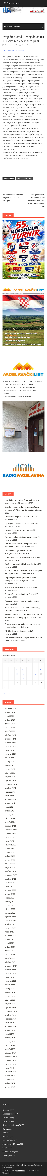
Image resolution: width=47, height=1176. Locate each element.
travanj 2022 (10, 905)
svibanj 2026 (10, 720)
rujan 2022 (9, 886)
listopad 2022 (10, 882)
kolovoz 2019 (10, 1026)
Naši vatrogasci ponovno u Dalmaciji (20, 601)
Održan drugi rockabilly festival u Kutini (22, 564)
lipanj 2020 (9, 988)
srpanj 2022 (10, 894)
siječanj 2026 (10, 735)
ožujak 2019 (10, 1045)
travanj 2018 (10, 1087)
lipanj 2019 (9, 1034)
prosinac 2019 (11, 1011)
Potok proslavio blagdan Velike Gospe (21, 587)
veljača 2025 (10, 776)
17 (6, 678)
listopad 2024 (10, 792)
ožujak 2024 (10, 818)
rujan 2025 (9, 750)
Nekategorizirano (24, 179)
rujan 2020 (9, 977)
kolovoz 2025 (10, 754)
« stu (5, 693)
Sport (5, 1147)
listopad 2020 (10, 973)
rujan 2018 (9, 1068)
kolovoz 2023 (10, 844)
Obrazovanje (8, 1129)
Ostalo (5, 1132)
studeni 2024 (10, 788)
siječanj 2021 (10, 962)
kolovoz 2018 (10, 1071)
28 (29, 682)
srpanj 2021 (10, 939)
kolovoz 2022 (10, 890)
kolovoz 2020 (10, 981)
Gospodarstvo (9, 1114)
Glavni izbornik (13, 26)
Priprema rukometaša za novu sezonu (21, 537)
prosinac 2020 (11, 966)
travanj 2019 (10, 1041)
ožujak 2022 (10, 909)
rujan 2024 (9, 795)
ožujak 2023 (10, 863)
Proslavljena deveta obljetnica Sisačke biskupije (13, 197)
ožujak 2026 (10, 727)
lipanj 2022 (9, 898)
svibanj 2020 (10, 992)
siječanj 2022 (10, 916)
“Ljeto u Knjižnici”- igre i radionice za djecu (23, 557)
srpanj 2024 (10, 803)
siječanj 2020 (10, 1007)
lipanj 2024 (9, 807)
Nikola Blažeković (28, 45)
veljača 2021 (10, 958)
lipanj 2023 (9, 852)
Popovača (7, 1140)
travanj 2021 (10, 950)
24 (6, 682)
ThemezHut (7, 1173)
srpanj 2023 (10, 848)
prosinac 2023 (11, 829)
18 (12, 678)
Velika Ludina (8, 1151)
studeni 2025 (10, 742)
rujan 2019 (9, 1022)
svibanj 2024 (10, 810)
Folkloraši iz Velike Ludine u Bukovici (20, 594)
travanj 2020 (10, 996)
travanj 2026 (10, 723)
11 (12, 674)
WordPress (20, 1170)
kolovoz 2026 (10, 708)
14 (29, 674)
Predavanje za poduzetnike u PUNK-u (21, 516)
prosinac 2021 (11, 920)
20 (23, 678)
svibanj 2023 (10, 856)
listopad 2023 (10, 837)
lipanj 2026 (9, 716)
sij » (9, 693)
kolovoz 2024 (10, 799)
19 (17, 678)
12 (17, 674)
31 (6, 687)
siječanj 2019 (10, 1053)
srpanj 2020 (10, 984)
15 (35, 674)
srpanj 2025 (10, 757)
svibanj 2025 (10, 765)
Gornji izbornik (13, 3)
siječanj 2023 (10, 871)
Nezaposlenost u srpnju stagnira (19, 530)
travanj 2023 (10, 860)
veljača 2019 (10, 1049)
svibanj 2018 (10, 1083)
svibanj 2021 (10, 947)
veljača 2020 (10, 1003)
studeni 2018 (10, 1060)
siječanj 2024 (10, 826)
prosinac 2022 (11, 875)
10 (6, 674)
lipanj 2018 (9, 1079)
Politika (6, 1136)
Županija (6, 1155)
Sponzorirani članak (11, 1144)
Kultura (6, 1117)
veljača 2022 (10, 913)
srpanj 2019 (10, 1030)
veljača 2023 (10, 867)
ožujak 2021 (10, 954)
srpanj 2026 (10, 712)
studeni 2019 (10, 1015)
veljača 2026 (10, 731)
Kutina (5, 1121)
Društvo (6, 1110)
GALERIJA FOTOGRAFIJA (13, 50)
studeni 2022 (10, 879)
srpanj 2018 (10, 1075)
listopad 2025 (10, 746)
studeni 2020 (10, 969)
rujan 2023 (9, 841)
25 (12, 682)
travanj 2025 (10, 769)
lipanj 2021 (9, 943)
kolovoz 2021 (10, 935)
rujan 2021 (9, 931)
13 (23, 674)
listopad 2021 (10, 928)
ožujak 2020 (10, 1000)
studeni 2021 (10, 924)
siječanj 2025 (10, 780)
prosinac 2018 (11, 1056)
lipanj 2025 (9, 761)
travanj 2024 (10, 814)
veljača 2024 (10, 822)
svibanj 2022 (10, 901)
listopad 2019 (10, 1019)
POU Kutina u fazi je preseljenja (18, 631)
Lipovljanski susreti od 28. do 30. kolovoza (22, 523)
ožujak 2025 (10, 773)
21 (29, 678)
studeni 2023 (10, 833)
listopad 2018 (10, 1064)
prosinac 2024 (11, 784)
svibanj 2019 (10, 1037)
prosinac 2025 (11, 739)
